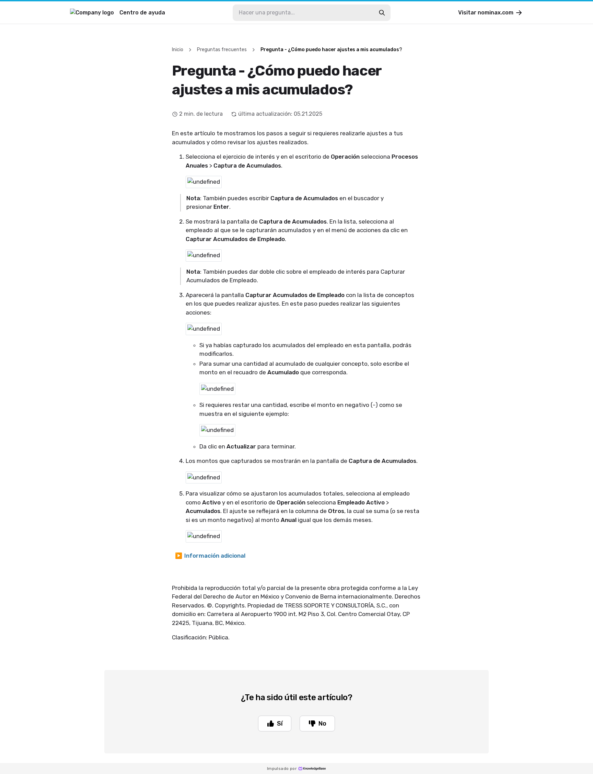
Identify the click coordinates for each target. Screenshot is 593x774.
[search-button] (381, 12)
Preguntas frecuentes (222, 50)
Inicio (177, 50)
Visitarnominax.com (485, 12)
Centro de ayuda (142, 12)
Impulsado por (282, 768)
